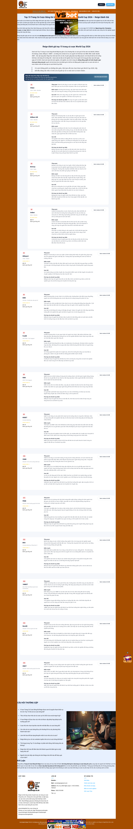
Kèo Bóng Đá (74, 11)
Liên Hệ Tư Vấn (96, 11)
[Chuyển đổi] (18, 709)
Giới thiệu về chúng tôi (54, 11)
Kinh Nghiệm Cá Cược (84, 11)
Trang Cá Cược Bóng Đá (38, 11)
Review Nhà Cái (66, 11)
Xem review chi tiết (99, 85)
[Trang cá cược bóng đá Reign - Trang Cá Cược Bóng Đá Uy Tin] (23, 4)
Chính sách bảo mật (89, 783)
